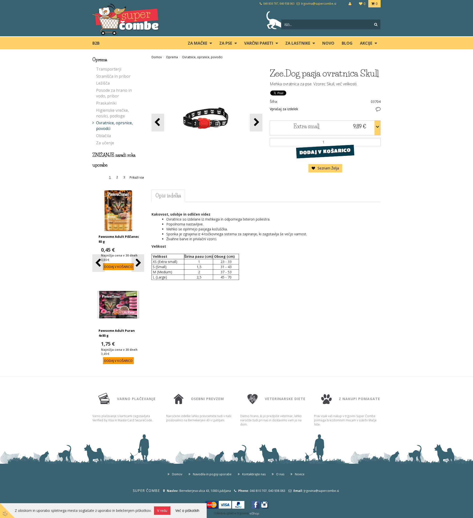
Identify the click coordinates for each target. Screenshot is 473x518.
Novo (328, 43)
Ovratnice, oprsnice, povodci (114, 125)
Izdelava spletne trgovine (231, 513)
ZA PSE (225, 43)
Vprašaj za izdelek (284, 109)
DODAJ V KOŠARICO (325, 151)
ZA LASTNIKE (297, 43)
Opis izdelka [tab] (168, 196)
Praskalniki (106, 103)
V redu (162, 510)
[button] (138, 263)
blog (347, 43)
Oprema (172, 57)
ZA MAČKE (197, 43)
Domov (157, 57)
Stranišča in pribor (113, 76)
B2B (96, 43)
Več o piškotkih (187, 510)
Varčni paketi (258, 43)
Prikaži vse (137, 177)
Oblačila (103, 135)
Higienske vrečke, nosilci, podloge (112, 113)
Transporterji (108, 69)
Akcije (366, 43)
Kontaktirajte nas (254, 474)
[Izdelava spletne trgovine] (254, 513)
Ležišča (103, 83)
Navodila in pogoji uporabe (212, 474)
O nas (280, 474)
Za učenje (105, 143)
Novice (299, 474)
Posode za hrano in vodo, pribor (114, 93)
